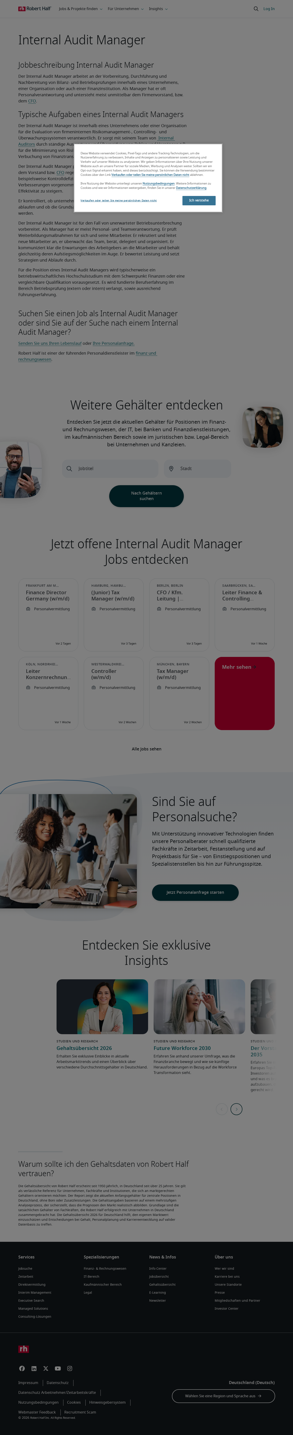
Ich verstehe (199, 200)
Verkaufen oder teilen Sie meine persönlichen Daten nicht (150, 175)
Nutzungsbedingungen (159, 183)
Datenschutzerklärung (191, 188)
